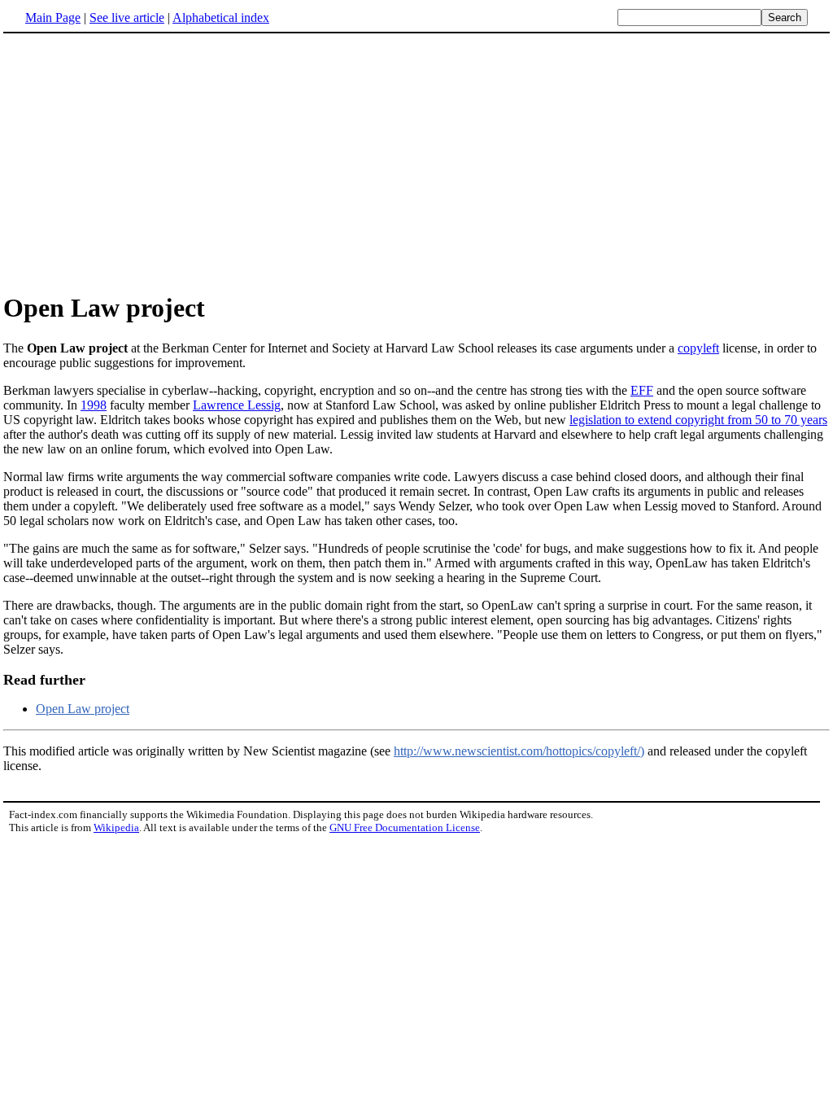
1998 (94, 405)
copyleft (698, 348)
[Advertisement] (140, 162)
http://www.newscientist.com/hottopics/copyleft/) (519, 751)
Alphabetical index (220, 17)
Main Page (53, 17)
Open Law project (82, 709)
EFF (641, 390)
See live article (126, 17)
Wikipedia (116, 827)
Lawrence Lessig (237, 405)
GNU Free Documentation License (404, 827)
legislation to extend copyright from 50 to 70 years (698, 420)
